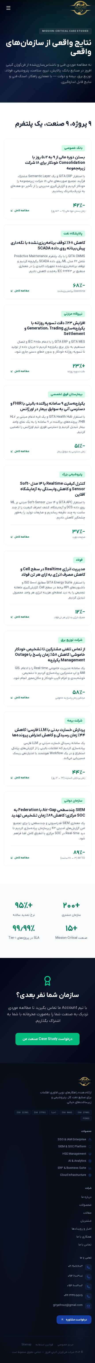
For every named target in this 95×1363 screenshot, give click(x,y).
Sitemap (26, 1344)
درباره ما (86, 1197)
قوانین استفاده (44, 1344)
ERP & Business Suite (72, 1168)
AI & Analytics (77, 1161)
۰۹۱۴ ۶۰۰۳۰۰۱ (75, 1276)
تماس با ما (84, 1245)
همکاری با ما (83, 1237)
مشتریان (85, 1221)
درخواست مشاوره (76, 1320)
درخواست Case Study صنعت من (47, 1039)
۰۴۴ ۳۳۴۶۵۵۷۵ (73, 1295)
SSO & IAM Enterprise (72, 1139)
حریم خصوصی (65, 1344)
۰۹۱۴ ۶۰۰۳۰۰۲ (75, 1286)
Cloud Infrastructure (73, 1175)
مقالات (87, 1213)
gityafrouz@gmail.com (68, 1305)
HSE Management (74, 1154)
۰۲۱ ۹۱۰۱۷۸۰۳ (75, 1266)
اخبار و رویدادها (81, 1229)
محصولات (85, 1205)
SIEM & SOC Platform (72, 1146)
